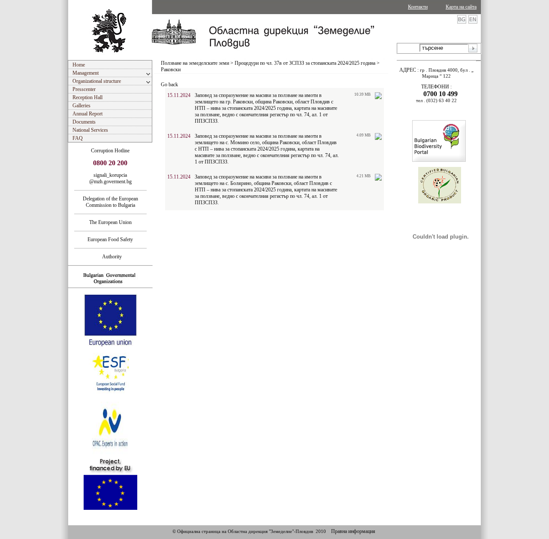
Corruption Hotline (110, 151)
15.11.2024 (178, 95)
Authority (110, 257)
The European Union (110, 222)
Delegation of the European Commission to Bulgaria (110, 202)
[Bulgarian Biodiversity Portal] (439, 160)
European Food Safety (110, 239)
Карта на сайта (461, 7)
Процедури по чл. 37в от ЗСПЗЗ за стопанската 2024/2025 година (305, 63)
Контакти (418, 7)
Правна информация (353, 531)
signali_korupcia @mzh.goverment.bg (110, 178)
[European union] (110, 345)
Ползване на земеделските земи (195, 63)
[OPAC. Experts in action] (109, 454)
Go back (169, 85)
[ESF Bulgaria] (111, 399)
